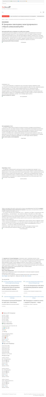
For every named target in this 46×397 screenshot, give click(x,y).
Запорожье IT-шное (12, 394)
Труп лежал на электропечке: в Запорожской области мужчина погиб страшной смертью (11, 287)
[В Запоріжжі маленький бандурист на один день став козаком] (12, 296)
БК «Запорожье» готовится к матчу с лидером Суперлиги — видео (33, 301)
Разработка (30, 394)
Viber (23, 275)
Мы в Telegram (5, 275)
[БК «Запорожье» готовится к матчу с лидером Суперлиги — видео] (34, 296)
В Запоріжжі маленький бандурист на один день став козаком (12, 301)
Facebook (29, 275)
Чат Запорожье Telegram (37, 395)
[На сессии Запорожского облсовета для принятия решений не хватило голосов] (34, 281)
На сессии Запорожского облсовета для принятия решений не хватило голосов (34, 287)
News (6, 7)
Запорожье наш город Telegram (38, 394)
